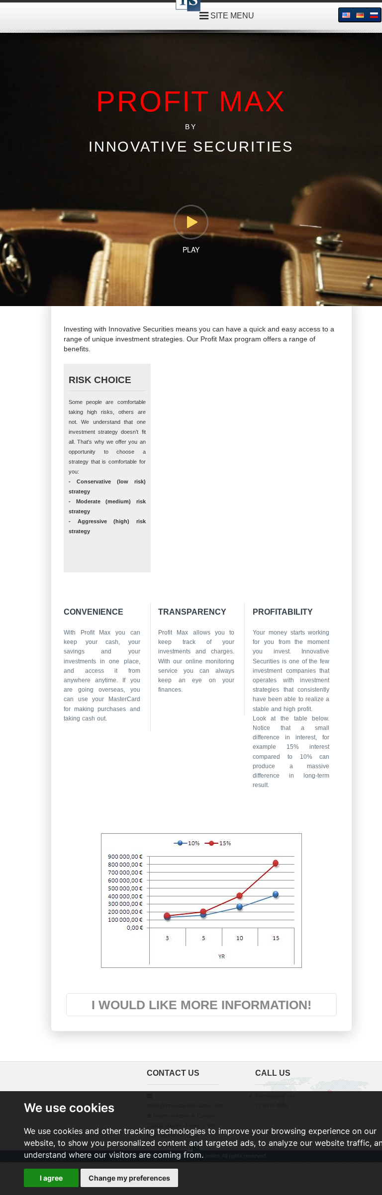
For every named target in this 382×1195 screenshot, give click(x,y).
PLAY (191, 249)
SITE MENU (231, 15)
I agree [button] (51, 1178)
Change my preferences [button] (129, 1178)
